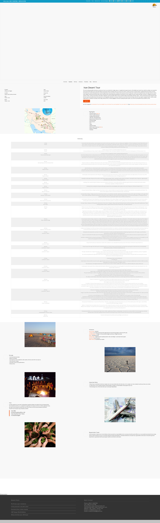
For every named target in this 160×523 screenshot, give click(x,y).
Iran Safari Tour (125, 104)
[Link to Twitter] (139, 1)
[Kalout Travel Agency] (154, 5)
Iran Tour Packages (104, 0)
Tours (93, 0)
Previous (1, 39)
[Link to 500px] (148, 1)
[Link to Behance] (150, 1)
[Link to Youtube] (145, 1)
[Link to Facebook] (135, 1)
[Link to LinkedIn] (137, 1)
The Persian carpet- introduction (18, 504)
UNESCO (98, 113)
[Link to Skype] (146, 1)
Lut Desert (136, 104)
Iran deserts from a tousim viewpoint (19, 509)
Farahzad (132, 104)
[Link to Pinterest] (143, 1)
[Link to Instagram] (141, 1)
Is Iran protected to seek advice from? (19, 506)
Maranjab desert (141, 104)
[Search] (53, 5)
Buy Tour (86, 101)
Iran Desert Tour (110, 104)
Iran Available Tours (103, 104)
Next (159, 39)
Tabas (155, 104)
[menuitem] (5, 5)
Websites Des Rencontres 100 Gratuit (19, 515)
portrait (152, 104)
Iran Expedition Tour (117, 104)
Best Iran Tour (97, 0)
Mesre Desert (147, 104)
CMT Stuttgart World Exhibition (18, 512)
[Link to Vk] (154, 1)
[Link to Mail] (152, 1)
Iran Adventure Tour (95, 104)
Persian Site (88, 0)
